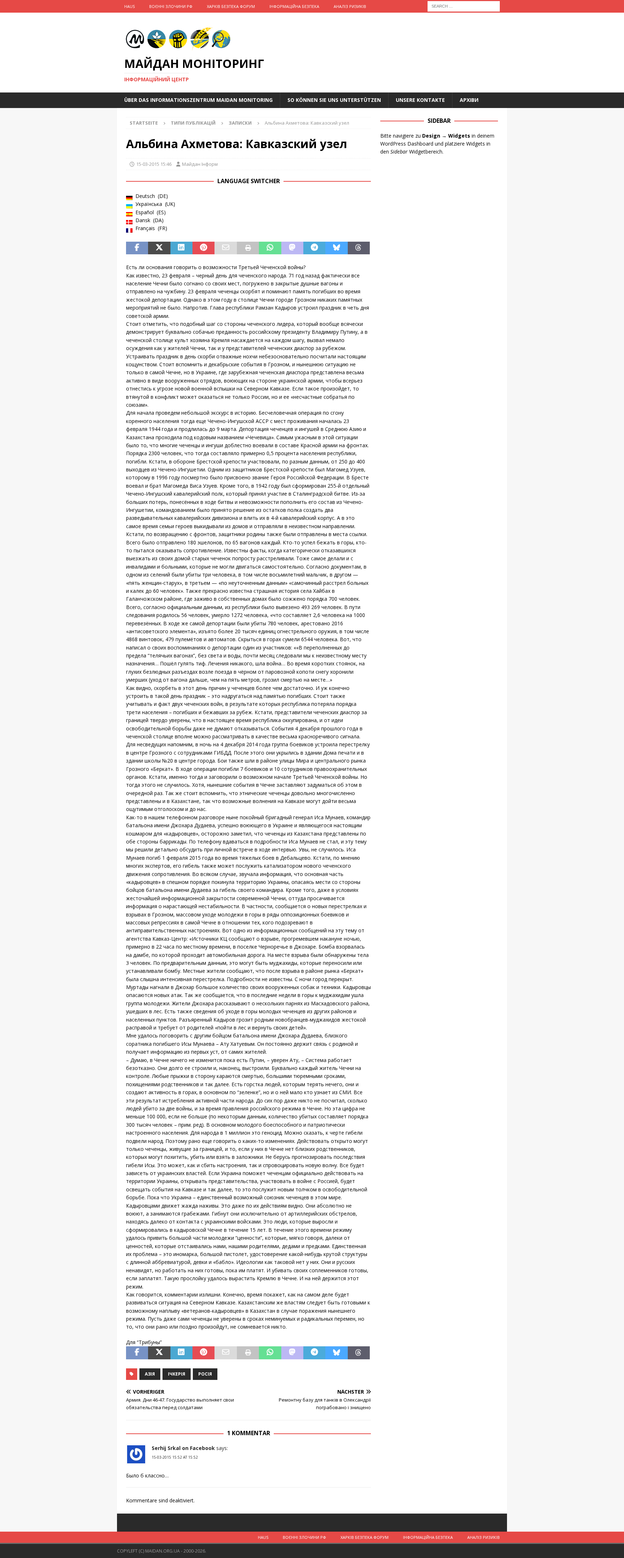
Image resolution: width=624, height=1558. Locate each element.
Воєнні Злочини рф (170, 6)
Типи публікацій (193, 123)
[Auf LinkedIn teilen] (181, 248)
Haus (129, 6)
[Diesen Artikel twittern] (159, 248)
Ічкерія (176, 1374)
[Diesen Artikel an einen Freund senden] (225, 248)
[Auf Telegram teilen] (314, 248)
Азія (150, 1374)
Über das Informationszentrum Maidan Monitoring (198, 99)
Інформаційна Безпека (294, 6)
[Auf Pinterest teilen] (203, 248)
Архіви (469, 99)
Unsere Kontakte (420, 99)
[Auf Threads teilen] (359, 248)
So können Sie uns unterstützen (334, 99)
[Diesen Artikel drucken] (248, 248)
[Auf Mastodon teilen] (292, 248)
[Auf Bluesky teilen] (336, 248)
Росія (205, 1374)
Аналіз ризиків (350, 6)
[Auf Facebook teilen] (137, 248)
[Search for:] (464, 5)
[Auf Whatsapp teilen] (270, 248)
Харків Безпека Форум (231, 6)
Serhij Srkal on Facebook (183, 1448)
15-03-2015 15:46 (154, 164)
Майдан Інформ (200, 164)
